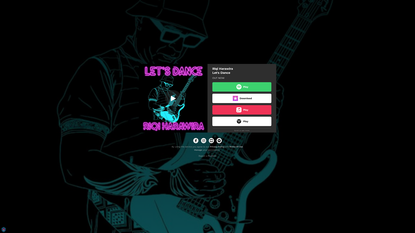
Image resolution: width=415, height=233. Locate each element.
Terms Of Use (236, 146)
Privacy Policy (217, 146)
